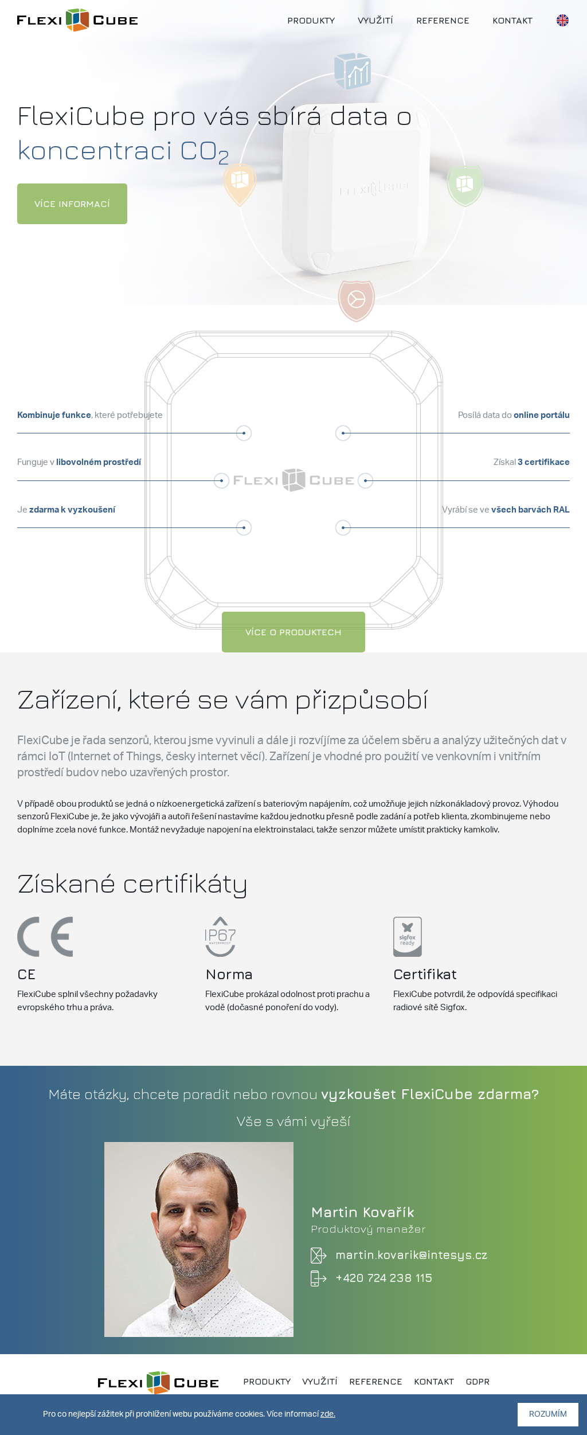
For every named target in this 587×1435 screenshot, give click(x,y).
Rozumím (548, 1414)
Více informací (72, 203)
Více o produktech (293, 632)
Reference (442, 20)
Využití (375, 20)
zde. (327, 1414)
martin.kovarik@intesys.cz (411, 1254)
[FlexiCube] (77, 18)
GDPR (477, 1381)
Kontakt (512, 20)
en (562, 20)
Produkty (311, 20)
